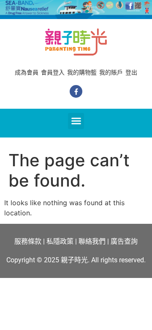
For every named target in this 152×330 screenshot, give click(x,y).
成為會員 (26, 72)
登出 (131, 72)
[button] (76, 121)
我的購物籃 (82, 72)
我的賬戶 (111, 72)
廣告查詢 (124, 241)
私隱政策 (59, 241)
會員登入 (53, 72)
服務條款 (27, 241)
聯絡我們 (92, 241)
